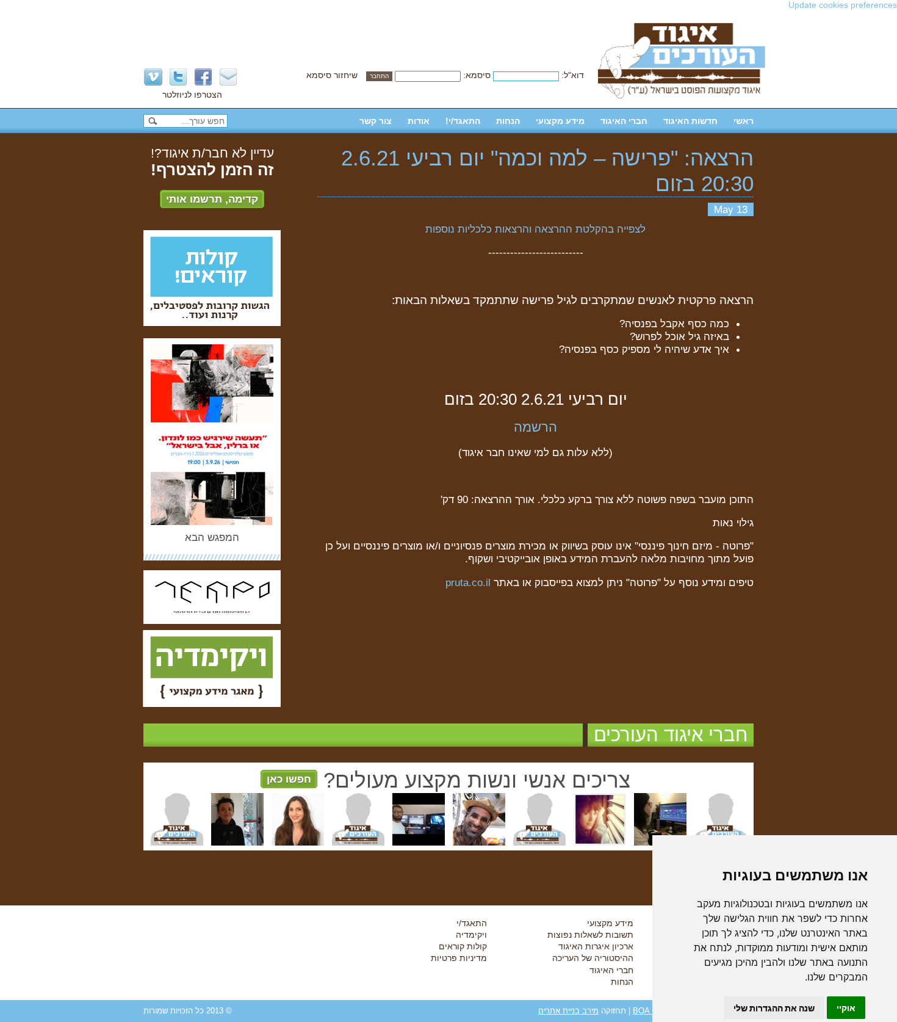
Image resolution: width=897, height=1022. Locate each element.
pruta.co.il (468, 582)
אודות (419, 121)
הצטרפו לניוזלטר (192, 95)
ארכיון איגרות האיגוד (595, 946)
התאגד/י (471, 923)
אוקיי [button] (846, 1007)
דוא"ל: (572, 75)
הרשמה (535, 427)
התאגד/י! (462, 121)
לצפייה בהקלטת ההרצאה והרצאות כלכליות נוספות (535, 229)
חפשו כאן (289, 779)
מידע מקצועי (560, 121)
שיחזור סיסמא (332, 75)
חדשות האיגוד (690, 121)
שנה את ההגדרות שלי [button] (774, 1007)
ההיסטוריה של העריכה (592, 958)
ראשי (743, 121)
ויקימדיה (471, 935)
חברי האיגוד (623, 121)
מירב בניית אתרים (568, 1010)
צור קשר (375, 121)
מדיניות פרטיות (459, 958)
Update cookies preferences (842, 5)
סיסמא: (477, 75)
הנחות (508, 121)
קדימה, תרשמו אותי (212, 199)
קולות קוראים (463, 946)
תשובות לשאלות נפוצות (590, 935)
